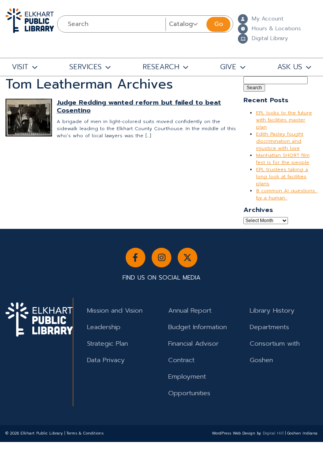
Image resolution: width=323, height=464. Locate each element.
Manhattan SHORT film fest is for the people (283, 159)
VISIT (20, 66)
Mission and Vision (115, 310)
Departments (269, 327)
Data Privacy (106, 360)
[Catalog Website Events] (185, 24)
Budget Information (197, 327)
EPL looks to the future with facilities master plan (284, 120)
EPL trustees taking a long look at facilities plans (282, 176)
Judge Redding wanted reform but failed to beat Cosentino (139, 106)
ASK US (289, 66)
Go (218, 24)
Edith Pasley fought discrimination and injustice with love (279, 141)
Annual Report (190, 310)
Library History (272, 310)
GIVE (228, 66)
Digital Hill (273, 433)
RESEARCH (161, 66)
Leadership (104, 327)
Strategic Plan (107, 343)
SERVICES (85, 66)
